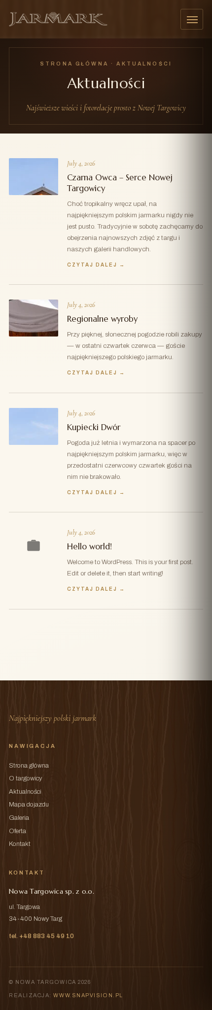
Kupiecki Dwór (93, 427)
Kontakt (20, 844)
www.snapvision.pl (88, 995)
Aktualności (25, 791)
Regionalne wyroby (102, 319)
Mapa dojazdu (29, 804)
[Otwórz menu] (191, 19)
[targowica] (58, 19)
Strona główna (74, 64)
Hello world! (89, 546)
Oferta (17, 831)
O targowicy (25, 778)
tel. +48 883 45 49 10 (41, 936)
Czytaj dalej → (96, 265)
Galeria (19, 817)
